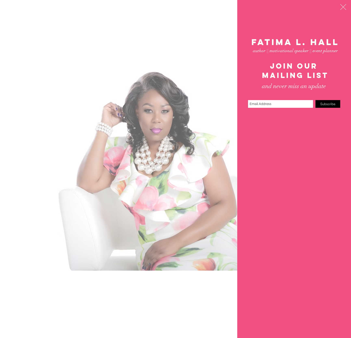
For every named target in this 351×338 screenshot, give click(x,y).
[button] (343, 7)
